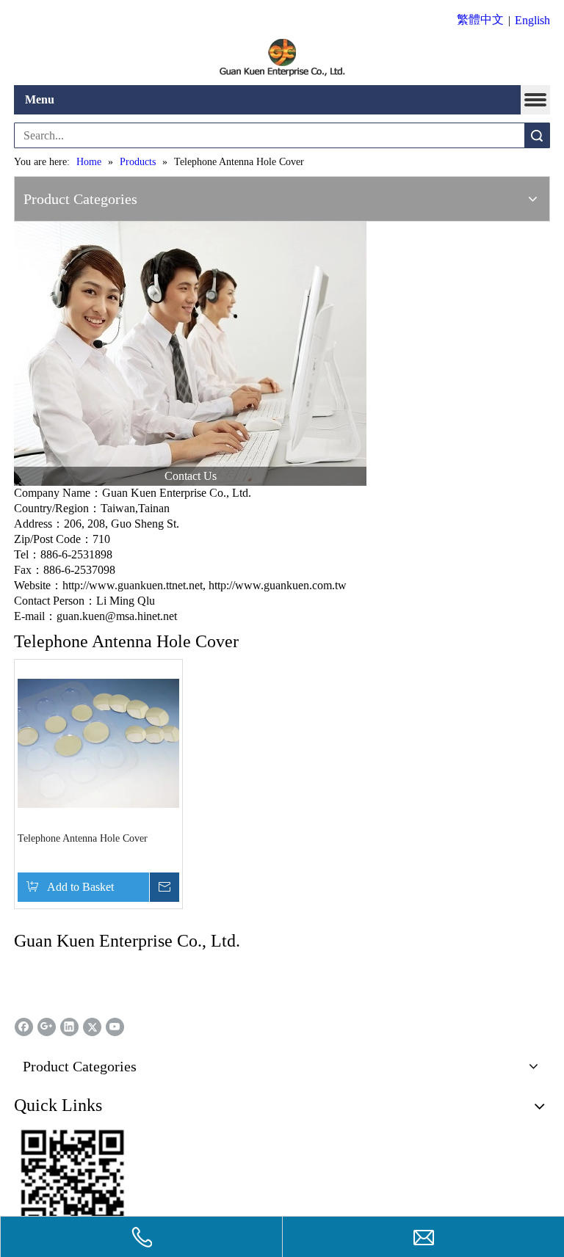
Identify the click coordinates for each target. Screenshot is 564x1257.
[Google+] (46, 1027)
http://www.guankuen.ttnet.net (132, 585)
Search (536, 135)
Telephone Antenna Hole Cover (83, 838)
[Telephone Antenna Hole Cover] (98, 742)
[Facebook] (24, 1027)
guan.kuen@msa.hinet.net (117, 616)
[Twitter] (92, 1027)
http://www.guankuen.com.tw (278, 585)
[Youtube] (115, 1027)
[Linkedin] (69, 1027)
